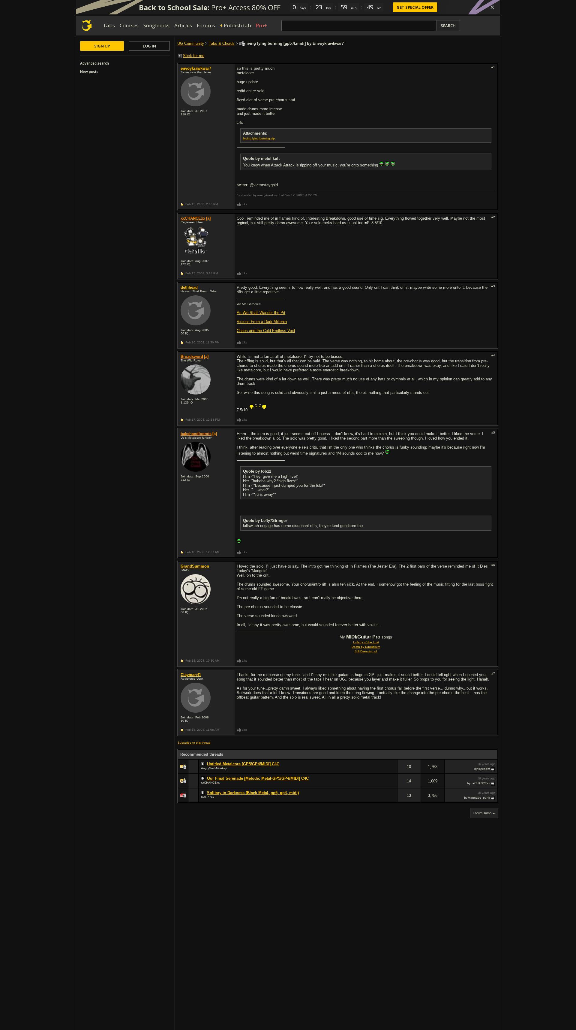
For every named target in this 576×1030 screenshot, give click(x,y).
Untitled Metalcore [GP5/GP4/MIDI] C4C (243, 764)
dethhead (189, 287)
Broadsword (192, 356)
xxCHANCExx (193, 218)
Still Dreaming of (366, 651)
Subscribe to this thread (194, 742)
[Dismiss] (492, 7)
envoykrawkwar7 (196, 68)
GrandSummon (195, 566)
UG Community (190, 43)
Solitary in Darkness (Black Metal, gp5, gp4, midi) (253, 793)
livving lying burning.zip (259, 138)
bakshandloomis (196, 433)
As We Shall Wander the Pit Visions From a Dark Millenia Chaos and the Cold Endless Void (266, 321)
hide (392, 770)
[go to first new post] (203, 764)
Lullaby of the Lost (366, 642)
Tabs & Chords (222, 43)
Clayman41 (191, 674)
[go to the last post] (493, 769)
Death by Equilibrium (366, 646)
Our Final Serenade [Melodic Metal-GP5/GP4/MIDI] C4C (258, 778)
